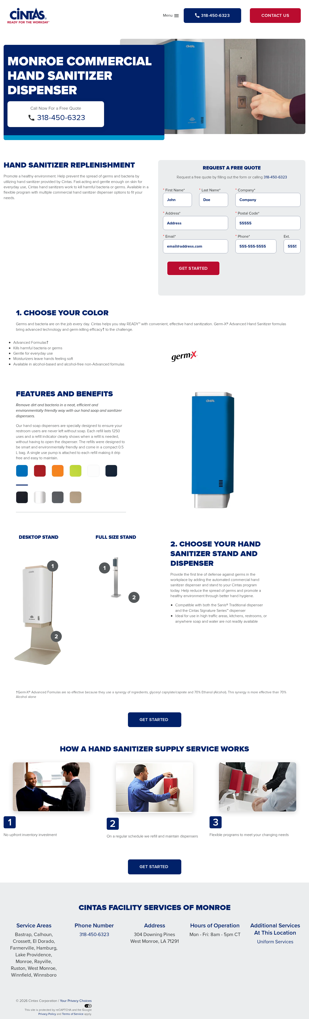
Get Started (193, 268)
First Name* (175, 190)
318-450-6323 (61, 117)
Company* (246, 190)
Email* (170, 236)
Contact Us (275, 15)
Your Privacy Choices (76, 1000)
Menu (171, 16)
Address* (172, 213)
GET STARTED (155, 719)
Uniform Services (275, 941)
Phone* (244, 236)
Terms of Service (73, 1014)
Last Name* (211, 190)
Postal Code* (248, 213)
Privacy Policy (47, 1014)
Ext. (287, 236)
